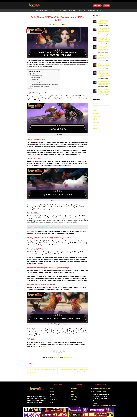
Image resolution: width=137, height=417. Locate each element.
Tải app (73, 399)
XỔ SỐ (75, 10)
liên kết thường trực (68, 357)
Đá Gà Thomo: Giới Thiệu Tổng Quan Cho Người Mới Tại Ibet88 (104, 39)
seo (65, 24)
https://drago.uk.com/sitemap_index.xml (104, 405)
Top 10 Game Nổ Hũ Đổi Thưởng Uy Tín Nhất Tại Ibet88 (103, 57)
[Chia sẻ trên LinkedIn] (63, 352)
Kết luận (31, 88)
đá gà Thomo (45, 96)
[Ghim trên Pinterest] (60, 352)
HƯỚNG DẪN (47, 10)
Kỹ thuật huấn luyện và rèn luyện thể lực (40, 86)
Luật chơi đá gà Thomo (35, 74)
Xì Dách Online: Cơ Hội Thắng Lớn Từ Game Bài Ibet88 (103, 22)
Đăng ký (73, 394)
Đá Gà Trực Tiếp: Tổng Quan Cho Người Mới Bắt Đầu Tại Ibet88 (103, 48)
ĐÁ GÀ (85, 10)
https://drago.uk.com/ (104, 388)
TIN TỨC (98, 10)
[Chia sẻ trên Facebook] (52, 352)
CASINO (60, 10)
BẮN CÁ (65, 10)
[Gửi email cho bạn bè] (57, 352)
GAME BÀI (80, 10)
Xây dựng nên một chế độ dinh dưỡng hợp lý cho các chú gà (44, 84)
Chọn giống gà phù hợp (36, 82)
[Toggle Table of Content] (56, 71)
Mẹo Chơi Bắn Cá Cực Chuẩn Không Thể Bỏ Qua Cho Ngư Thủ (104, 83)
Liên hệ (73, 391)
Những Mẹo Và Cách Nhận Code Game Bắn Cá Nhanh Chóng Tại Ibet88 (104, 74)
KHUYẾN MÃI (91, 10)
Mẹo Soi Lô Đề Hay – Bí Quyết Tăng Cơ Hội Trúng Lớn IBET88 (104, 91)
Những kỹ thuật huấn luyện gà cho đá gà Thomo (41, 81)
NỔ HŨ (70, 10)
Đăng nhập (74, 397)
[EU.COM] (38, 5)
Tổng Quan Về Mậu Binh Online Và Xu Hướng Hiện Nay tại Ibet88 (103, 31)
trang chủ (39, 10)
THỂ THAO (54, 10)
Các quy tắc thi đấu (35, 77)
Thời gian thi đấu (35, 79)
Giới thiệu (74, 388)
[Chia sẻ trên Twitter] (54, 352)
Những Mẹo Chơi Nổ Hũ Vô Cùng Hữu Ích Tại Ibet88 (103, 65)
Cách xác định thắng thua (37, 75)
